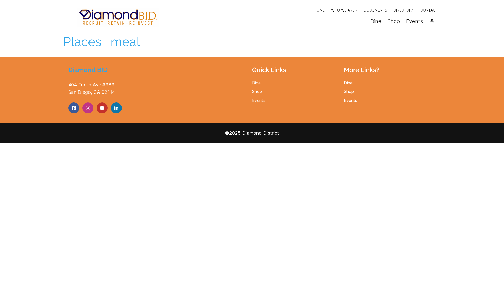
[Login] (432, 21)
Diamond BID (88, 70)
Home (319, 10)
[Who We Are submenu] (356, 10)
